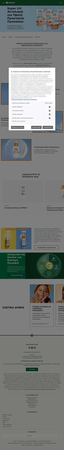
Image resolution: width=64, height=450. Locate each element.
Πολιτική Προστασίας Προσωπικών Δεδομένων (24, 99)
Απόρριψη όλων (36, 127)
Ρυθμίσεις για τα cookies (18, 121)
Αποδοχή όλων (48, 127)
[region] (32, 98)
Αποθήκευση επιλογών (17, 127)
